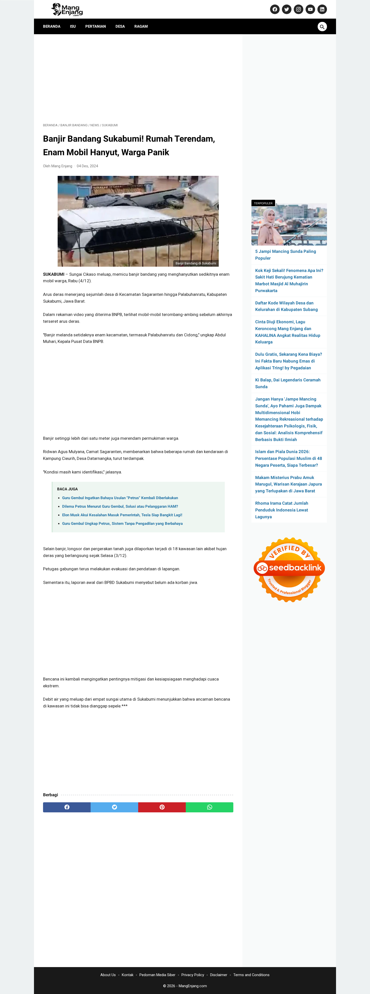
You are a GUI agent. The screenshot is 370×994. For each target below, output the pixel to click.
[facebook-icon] (274, 9)
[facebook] (67, 807)
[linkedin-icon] (321, 9)
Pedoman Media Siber (157, 975)
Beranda (51, 26)
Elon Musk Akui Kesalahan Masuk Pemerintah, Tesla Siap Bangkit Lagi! (122, 515)
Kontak (127, 975)
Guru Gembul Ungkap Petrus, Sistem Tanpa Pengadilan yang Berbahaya (122, 523)
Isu (73, 26)
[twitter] (114, 807)
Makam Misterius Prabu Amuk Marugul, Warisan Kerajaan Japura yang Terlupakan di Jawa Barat (288, 484)
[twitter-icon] (286, 9)
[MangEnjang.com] (71, 9)
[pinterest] (162, 807)
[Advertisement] (138, 78)
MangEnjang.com (193, 986)
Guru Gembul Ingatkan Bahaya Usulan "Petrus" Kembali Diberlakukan (120, 498)
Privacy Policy (192, 975)
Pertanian (95, 26)
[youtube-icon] (309, 9)
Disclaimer (218, 975)
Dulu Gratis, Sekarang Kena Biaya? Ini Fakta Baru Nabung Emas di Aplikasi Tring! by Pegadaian (288, 361)
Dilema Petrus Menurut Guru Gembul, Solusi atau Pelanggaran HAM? (120, 506)
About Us (108, 975)
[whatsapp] (209, 807)
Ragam (141, 26)
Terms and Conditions (251, 975)
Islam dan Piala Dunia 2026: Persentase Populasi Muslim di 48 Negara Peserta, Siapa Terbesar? (288, 458)
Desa (120, 26)
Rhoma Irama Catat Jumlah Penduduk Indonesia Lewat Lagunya (281, 510)
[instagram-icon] (297, 9)
